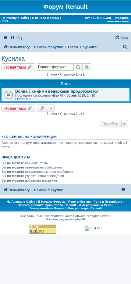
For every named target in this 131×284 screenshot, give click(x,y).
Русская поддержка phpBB (65, 219)
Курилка (13, 58)
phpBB (55, 216)
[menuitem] (16, 37)
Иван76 (57, 95)
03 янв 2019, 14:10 (81, 95)
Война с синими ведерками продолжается (57, 91)
